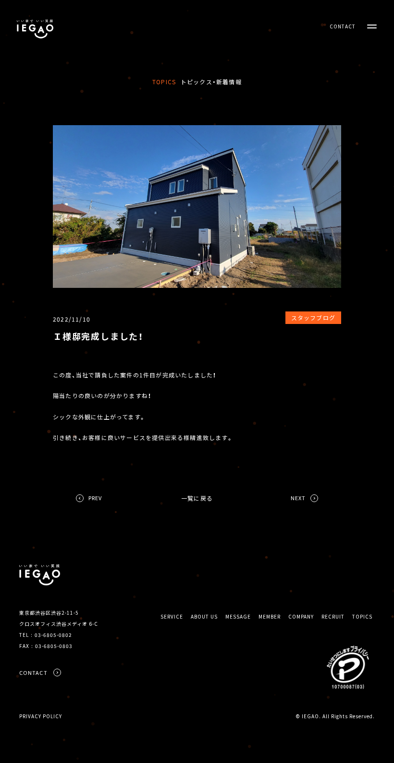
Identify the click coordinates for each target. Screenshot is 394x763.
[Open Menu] (372, 26)
